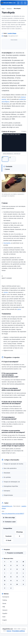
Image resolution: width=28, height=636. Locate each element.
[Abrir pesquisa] (21, 2)
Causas (7, 169)
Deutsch (4, 610)
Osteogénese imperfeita (11, 486)
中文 (3, 607)
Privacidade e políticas (18, 631)
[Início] (18, 2)
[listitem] (5, 159)
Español (4, 613)
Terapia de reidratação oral (12, 481)
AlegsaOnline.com (7, 506)
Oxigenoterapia (8, 495)
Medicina (9, 8)
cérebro (6, 292)
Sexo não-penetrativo (10, 468)
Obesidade (7, 473)
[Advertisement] (14, 44)
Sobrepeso (7, 490)
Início (3, 8)
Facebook (8, 536)
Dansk (4, 603)
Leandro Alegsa (12, 33)
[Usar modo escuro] (25, 2)
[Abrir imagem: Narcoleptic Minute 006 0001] (14, 142)
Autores (9, 631)
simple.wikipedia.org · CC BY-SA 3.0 (11, 153)
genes (19, 309)
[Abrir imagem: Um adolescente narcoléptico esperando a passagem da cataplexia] (14, 183)
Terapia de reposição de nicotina (13, 464)
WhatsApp (19, 532)
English (4, 620)
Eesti (3, 616)
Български (5, 597)
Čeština (4, 600)
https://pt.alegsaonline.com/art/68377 (13, 513)
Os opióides (7, 477)
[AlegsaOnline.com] (8, 2)
